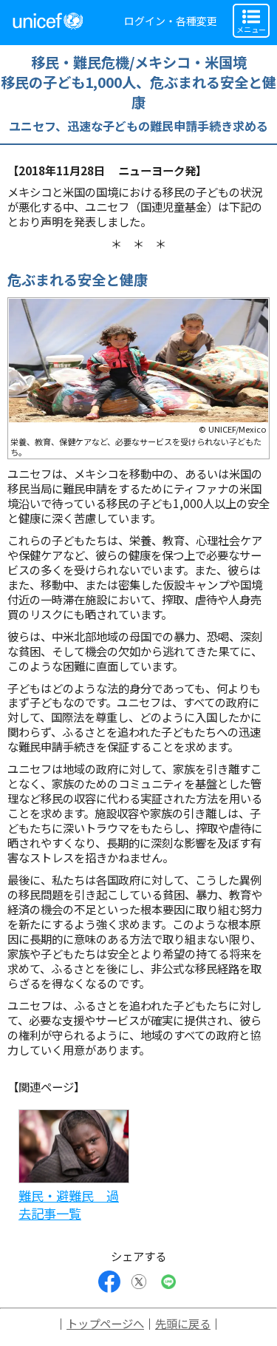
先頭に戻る (183, 1323)
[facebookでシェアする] (109, 1282)
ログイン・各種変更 (170, 20)
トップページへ (105, 1323)
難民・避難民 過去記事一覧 (68, 1204)
